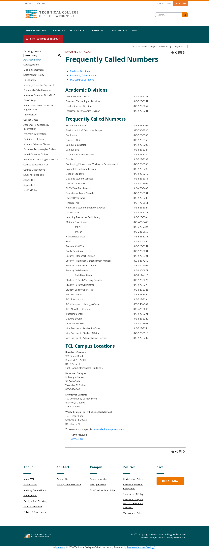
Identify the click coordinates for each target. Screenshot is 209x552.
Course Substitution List (36, 164)
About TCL (137, 30)
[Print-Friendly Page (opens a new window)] (180, 52)
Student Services (117, 30)
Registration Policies (133, 479)
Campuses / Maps (99, 479)
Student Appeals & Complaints (133, 486)
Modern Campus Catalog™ (141, 547)
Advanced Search (32, 59)
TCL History (29, 80)
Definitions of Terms (34, 139)
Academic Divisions (80, 71)
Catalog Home (31, 64)
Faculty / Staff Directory (35, 501)
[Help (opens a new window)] (183, 52)
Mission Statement (33, 69)
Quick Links (180, 3)
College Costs (30, 119)
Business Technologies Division (40, 149)
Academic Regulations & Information (36, 126)
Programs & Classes (36, 30)
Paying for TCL (78, 30)
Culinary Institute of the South (43, 38)
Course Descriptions (34, 169)
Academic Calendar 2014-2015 (39, 95)
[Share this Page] (176, 52)
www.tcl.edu (77, 438)
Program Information (34, 133)
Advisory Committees (34, 490)
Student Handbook (33, 174)
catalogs (60, 547)
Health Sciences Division (36, 154)
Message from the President (38, 85)
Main (31, 3)
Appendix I (29, 179)
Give (169, 3)
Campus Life (97, 30)
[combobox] (159, 46)
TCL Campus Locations (82, 79)
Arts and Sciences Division (37, 144)
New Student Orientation (103, 490)
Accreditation (30, 484)
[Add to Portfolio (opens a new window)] (172, 52)
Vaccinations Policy (133, 513)
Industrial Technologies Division (40, 159)
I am (43, 3)
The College (29, 100)
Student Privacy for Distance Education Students (133, 503)
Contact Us (62, 479)
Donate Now (170, 481)
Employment (30, 495)
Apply (160, 3)
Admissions (59, 30)
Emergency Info (98, 484)
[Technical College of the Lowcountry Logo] (51, 13)
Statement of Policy (33, 74)
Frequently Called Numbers (37, 90)
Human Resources (32, 506)
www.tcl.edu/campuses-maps (109, 429)
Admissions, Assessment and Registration (38, 107)
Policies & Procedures (34, 512)
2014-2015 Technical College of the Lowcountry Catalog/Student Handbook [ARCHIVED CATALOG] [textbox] (159, 46)
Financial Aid (30, 114)
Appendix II (29, 185)
